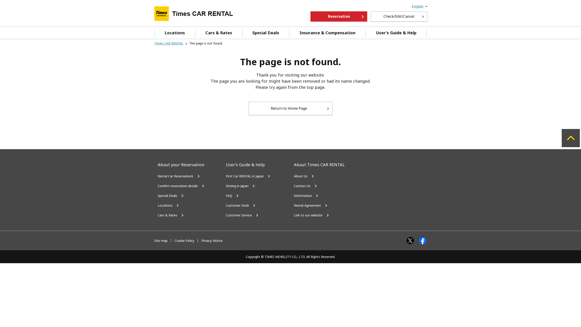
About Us (301, 176)
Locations (175, 32)
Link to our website (308, 215)
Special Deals (265, 32)
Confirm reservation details (178, 186)
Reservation (339, 16)
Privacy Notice (212, 240)
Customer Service (239, 215)
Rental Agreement (307, 205)
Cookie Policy (184, 240)
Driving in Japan (237, 186)
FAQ (229, 195)
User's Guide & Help (396, 32)
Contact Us (302, 186)
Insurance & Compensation (327, 32)
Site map (160, 240)
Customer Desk (237, 205)
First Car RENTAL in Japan (245, 176)
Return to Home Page (289, 108)
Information (303, 195)
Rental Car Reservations (175, 176)
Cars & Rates (218, 32)
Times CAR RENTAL (168, 43)
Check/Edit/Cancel (399, 16)
